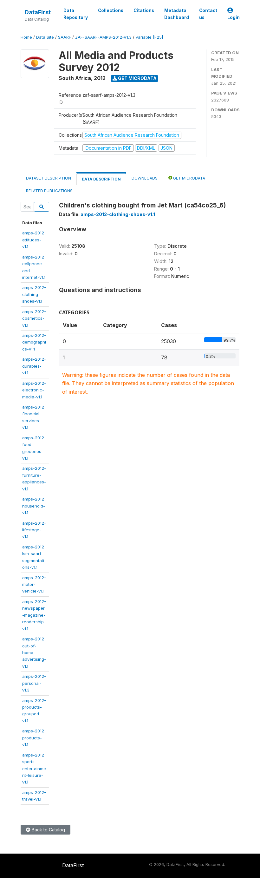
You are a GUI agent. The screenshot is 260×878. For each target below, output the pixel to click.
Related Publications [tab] (49, 190)
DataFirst (38, 12)
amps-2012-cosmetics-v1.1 (34, 318)
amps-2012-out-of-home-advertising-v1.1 (34, 652)
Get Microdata (137, 78)
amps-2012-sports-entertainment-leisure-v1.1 (34, 768)
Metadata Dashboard (176, 14)
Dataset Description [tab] (48, 178)
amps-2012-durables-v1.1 (34, 366)
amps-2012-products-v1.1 (34, 737)
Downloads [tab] (145, 178)
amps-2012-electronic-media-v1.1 (34, 390)
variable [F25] (149, 37)
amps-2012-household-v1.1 (34, 505)
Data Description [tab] (101, 179)
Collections (110, 10)
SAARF (64, 37)
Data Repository (75, 14)
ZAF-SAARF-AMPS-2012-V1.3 (103, 37)
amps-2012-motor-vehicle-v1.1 (34, 584)
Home (26, 37)
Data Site (45, 37)
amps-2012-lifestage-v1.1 (34, 530)
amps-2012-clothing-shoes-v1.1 (34, 294)
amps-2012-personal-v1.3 (34, 683)
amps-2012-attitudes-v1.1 (34, 239)
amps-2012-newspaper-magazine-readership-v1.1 (34, 615)
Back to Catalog (47, 829)
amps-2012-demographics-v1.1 (34, 342)
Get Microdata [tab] (188, 178)
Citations (143, 10)
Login (233, 17)
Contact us (208, 14)
